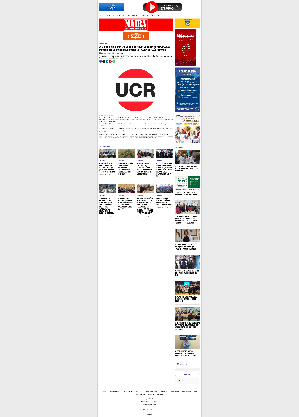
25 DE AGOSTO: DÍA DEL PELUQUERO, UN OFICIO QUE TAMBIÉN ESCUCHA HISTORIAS (185, 246)
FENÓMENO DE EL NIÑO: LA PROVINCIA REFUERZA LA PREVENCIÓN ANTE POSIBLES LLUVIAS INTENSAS (126, 168)
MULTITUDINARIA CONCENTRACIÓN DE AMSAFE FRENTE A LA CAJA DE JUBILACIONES (164, 201)
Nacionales (126, 15)
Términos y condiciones (127, 391)
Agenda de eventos (186, 391)
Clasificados (151, 394)
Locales (108, 15)
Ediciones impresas (174, 391)
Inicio (101, 15)
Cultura (152, 15)
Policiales (145, 15)
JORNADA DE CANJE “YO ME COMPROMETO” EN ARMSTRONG (186, 193)
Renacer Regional (107, 53)
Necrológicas (164, 391)
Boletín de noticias (181, 364)
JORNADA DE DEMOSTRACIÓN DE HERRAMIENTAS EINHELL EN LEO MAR (187, 272)
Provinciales (116, 15)
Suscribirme (187, 374)
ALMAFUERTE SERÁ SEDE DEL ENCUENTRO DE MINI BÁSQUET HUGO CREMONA (186, 299)
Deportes (135, 15)
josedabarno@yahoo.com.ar (149, 404)
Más (159, 15)
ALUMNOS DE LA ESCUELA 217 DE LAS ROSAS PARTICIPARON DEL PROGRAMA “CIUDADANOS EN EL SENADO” (125, 203)
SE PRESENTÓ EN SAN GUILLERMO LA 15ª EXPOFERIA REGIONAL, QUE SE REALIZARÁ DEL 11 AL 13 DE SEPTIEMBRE (107, 167)
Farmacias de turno (140, 394)
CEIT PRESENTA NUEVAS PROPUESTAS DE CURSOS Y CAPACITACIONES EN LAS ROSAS (186, 353)
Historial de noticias (114, 391)
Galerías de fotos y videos (151, 391)
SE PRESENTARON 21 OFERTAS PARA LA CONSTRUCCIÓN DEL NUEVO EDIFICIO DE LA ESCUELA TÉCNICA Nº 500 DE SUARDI (144, 168)
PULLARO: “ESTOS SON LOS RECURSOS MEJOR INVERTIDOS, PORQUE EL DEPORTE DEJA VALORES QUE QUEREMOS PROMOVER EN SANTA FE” (164, 169)
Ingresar (161, 394)
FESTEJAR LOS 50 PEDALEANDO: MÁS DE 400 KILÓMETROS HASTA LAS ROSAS (187, 168)
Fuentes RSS (139, 391)
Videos (195, 391)
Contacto (104, 391)
